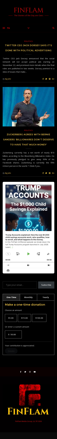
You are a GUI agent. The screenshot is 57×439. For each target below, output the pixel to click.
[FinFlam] (28, 12)
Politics (28, 41)
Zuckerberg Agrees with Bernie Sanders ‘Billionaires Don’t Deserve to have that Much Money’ (28, 139)
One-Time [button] (11, 297)
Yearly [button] (46, 297)
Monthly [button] (28, 297)
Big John (8, 79)
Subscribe (46, 284)
